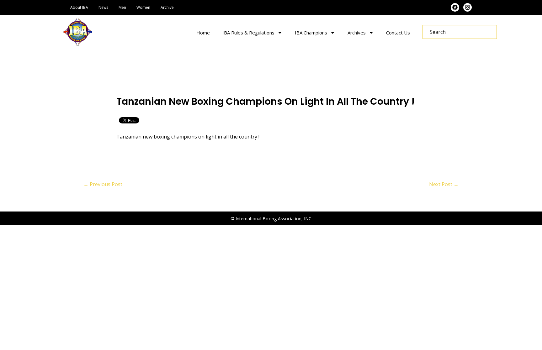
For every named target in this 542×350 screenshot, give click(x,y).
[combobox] (459, 32)
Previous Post (102, 184)
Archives (357, 32)
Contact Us (398, 32)
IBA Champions (311, 32)
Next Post (444, 184)
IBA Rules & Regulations (248, 32)
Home (203, 32)
